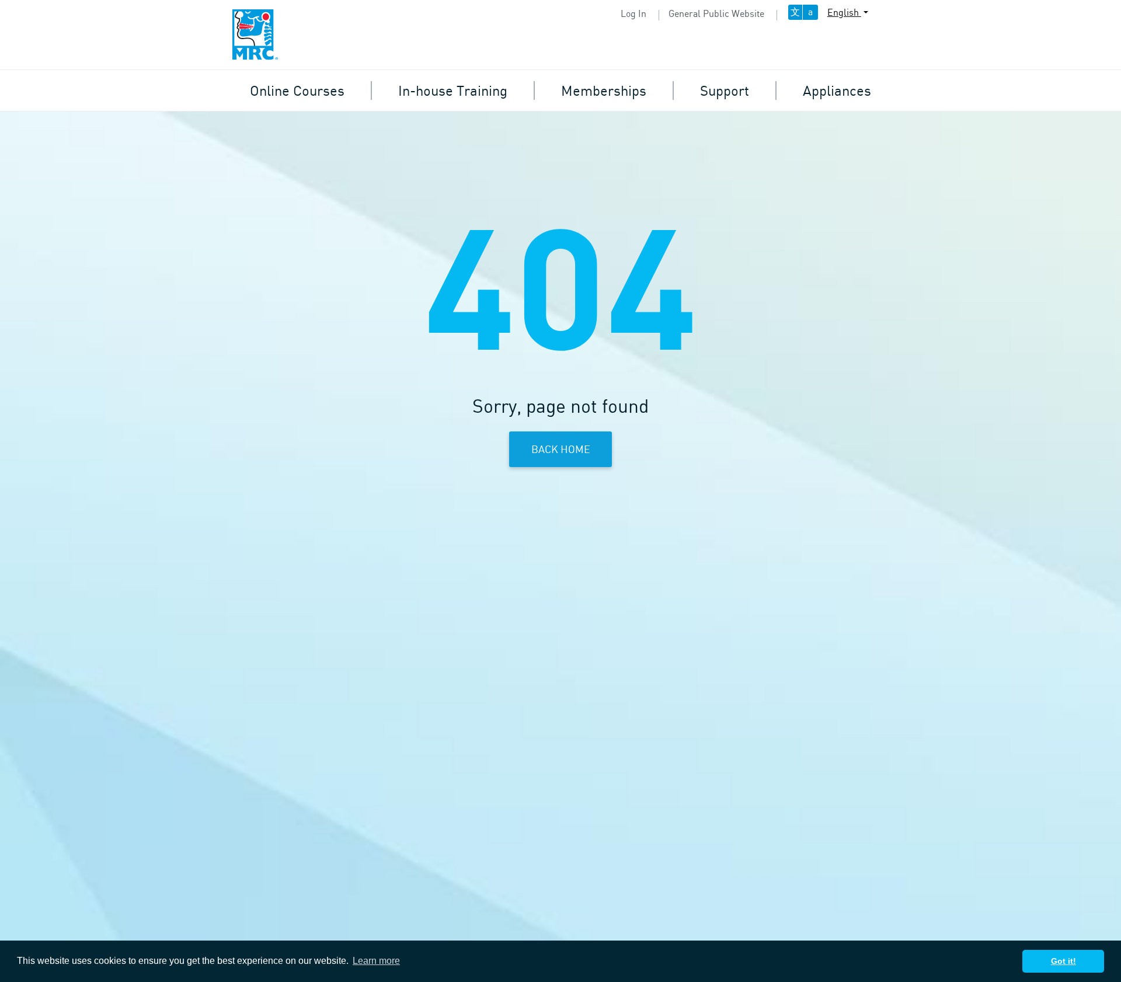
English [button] (844, 12)
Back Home (560, 449)
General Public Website (716, 13)
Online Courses (297, 90)
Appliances (837, 90)
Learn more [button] (376, 961)
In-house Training (452, 90)
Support (724, 90)
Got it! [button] (1063, 961)
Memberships (603, 90)
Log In (633, 13)
